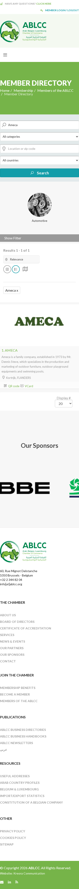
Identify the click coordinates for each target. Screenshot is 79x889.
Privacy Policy (12, 831)
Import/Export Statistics (22, 796)
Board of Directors (17, 621)
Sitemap (7, 844)
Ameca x (11, 290)
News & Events (12, 641)
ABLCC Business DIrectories (23, 730)
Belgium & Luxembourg (19, 789)
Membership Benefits (17, 688)
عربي (3, 749)
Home (4, 90)
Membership (23, 90)
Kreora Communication (29, 873)
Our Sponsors (12, 654)
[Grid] (25, 270)
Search (42, 173)
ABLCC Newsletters (16, 743)
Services (7, 635)
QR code (13, 386)
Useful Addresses (15, 776)
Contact (8, 661)
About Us (8, 615)
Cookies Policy (13, 838)
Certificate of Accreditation (25, 628)
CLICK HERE (43, 3)
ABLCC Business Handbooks (23, 736)
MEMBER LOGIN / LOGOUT (62, 10)
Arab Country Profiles (20, 782)
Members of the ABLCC (55, 90)
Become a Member (15, 694)
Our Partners (11, 648)
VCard (28, 386)
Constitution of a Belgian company (31, 802)
